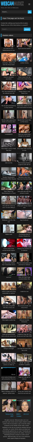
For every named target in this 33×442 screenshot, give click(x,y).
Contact (19, 416)
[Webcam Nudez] (13, 3)
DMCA (18, 414)
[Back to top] (28, 437)
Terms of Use (9, 414)
